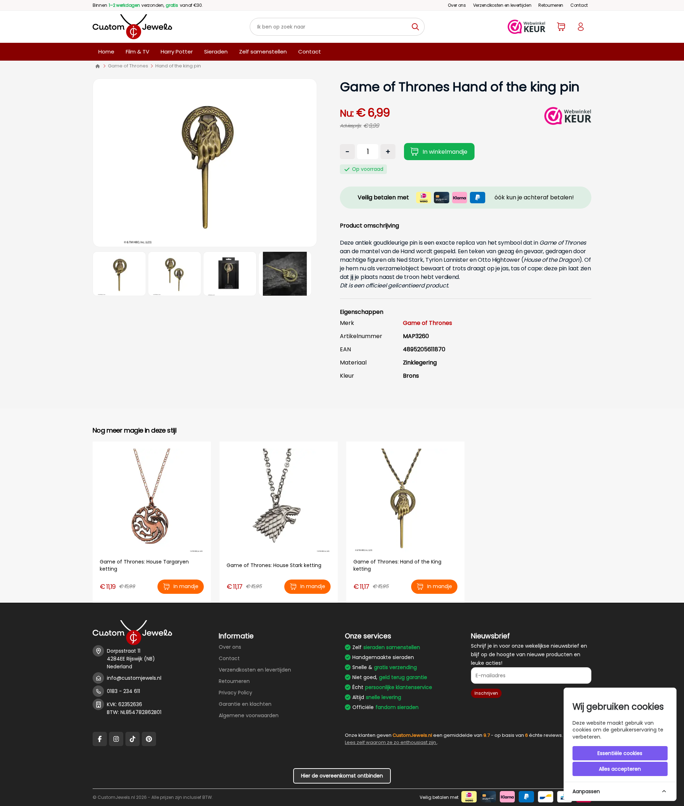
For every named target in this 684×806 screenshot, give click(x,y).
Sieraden (216, 51)
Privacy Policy (235, 692)
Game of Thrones (128, 65)
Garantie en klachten (245, 704)
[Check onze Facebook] (100, 739)
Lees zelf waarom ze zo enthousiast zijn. (391, 742)
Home (106, 51)
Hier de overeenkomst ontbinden (342, 775)
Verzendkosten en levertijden (502, 5)
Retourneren (550, 5)
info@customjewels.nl (134, 678)
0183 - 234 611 (123, 691)
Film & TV (137, 51)
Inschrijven (486, 693)
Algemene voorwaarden (249, 715)
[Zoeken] (417, 27)
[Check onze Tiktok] (132, 739)
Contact (579, 5)
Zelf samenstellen (263, 51)
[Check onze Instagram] (116, 739)
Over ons (457, 5)
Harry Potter (177, 51)
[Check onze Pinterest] (149, 739)
